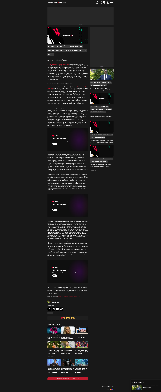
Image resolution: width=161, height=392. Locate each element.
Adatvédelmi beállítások (97, 385)
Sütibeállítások (108, 385)
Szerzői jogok (79, 385)
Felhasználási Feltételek (108, 386)
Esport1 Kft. (61, 385)
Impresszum (71, 385)
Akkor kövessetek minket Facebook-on (69, 297)
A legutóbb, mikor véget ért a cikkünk (58, 64)
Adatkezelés (87, 385)
